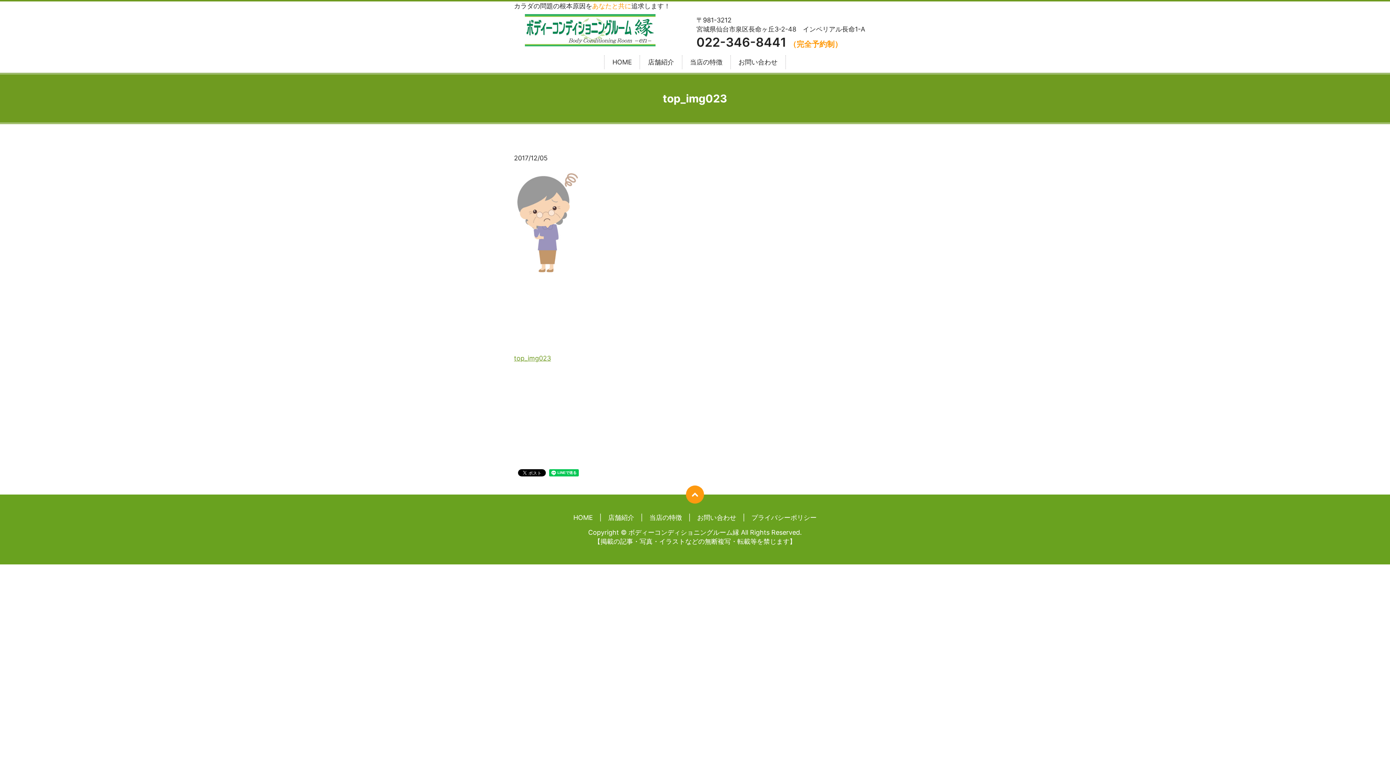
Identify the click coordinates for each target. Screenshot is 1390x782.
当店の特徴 (706, 62)
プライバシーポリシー (784, 517)
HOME (622, 62)
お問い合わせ (758, 62)
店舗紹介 (661, 62)
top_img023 (532, 358)
